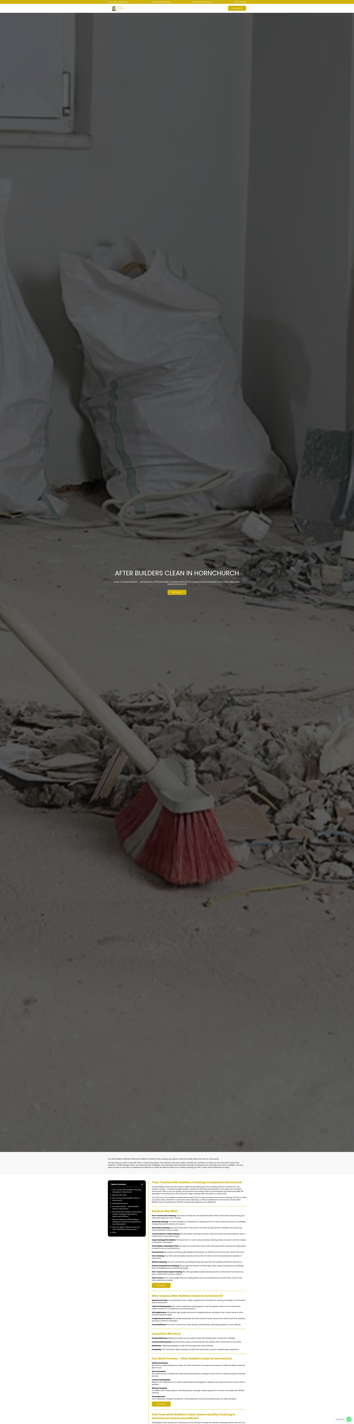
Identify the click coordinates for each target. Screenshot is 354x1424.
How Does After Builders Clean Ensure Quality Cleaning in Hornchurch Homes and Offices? (127, 1214)
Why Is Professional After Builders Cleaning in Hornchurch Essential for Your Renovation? (126, 1221)
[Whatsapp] (348, 1419)
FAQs (114, 1232)
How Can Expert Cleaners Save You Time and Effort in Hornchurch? (126, 1228)
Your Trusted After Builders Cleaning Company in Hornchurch (126, 1191)
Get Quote (237, 8)
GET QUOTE (177, 592)
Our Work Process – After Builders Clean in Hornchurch (125, 1207)
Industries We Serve (120, 1203)
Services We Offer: (119, 1195)
